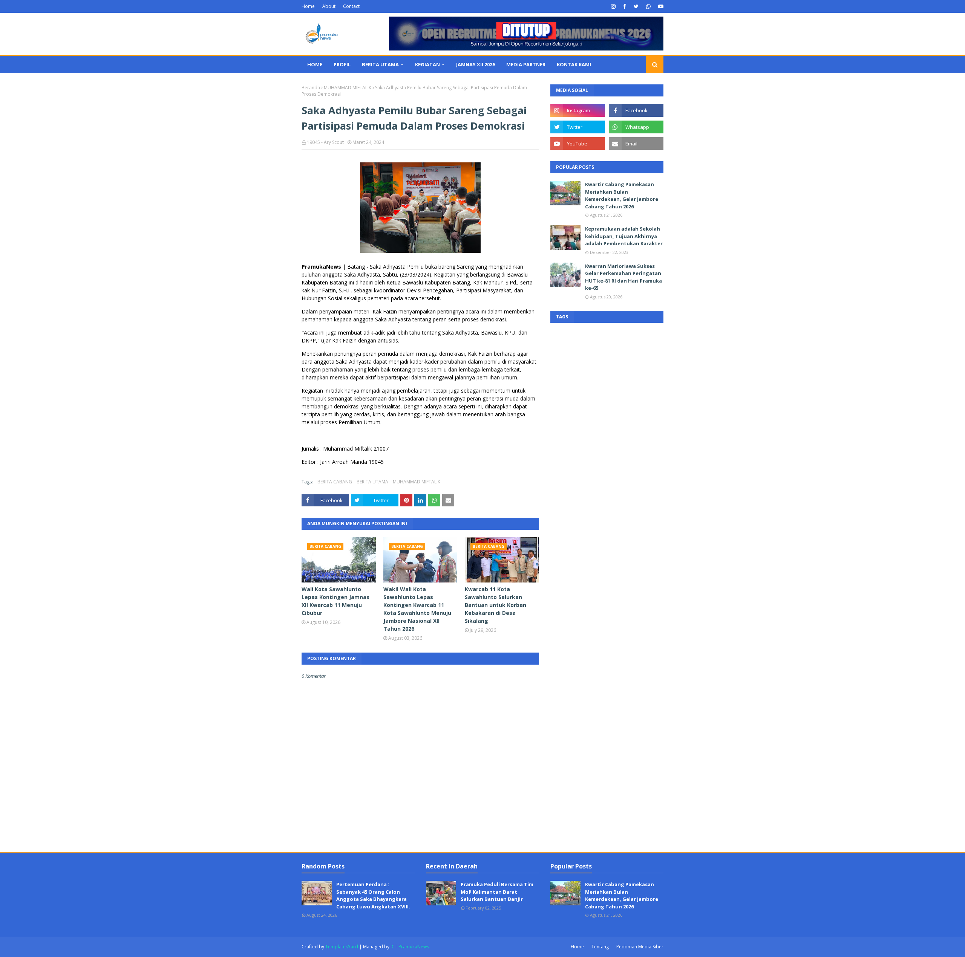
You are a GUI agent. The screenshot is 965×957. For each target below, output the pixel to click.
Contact (351, 6)
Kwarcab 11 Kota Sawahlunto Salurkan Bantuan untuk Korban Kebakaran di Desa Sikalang (495, 605)
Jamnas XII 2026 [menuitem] (475, 64)
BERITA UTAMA (372, 481)
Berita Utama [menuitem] (380, 64)
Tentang (600, 946)
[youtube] (659, 6)
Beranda (311, 87)
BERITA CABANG (334, 481)
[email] (636, 143)
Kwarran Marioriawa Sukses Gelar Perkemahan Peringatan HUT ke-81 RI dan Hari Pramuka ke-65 (623, 277)
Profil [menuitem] (342, 64)
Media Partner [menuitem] (525, 64)
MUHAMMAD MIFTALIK (347, 87)
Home (308, 6)
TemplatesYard (341, 946)
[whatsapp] (648, 6)
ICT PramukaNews (410, 946)
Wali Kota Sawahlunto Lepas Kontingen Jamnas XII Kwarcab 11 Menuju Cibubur (335, 601)
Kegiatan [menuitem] (427, 64)
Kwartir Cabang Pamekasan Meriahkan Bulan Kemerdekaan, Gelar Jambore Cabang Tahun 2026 (621, 195)
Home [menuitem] (314, 64)
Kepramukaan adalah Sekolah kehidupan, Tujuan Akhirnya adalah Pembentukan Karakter (624, 236)
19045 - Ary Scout (325, 142)
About (328, 6)
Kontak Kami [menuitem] (574, 64)
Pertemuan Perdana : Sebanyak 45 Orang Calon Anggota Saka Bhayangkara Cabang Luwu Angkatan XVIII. (373, 895)
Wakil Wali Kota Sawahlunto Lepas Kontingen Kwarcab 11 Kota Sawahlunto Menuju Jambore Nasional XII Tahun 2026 (417, 609)
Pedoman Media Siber (639, 946)
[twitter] (636, 6)
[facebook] (624, 6)
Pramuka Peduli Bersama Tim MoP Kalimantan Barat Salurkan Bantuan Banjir (497, 891)
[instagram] (613, 6)
